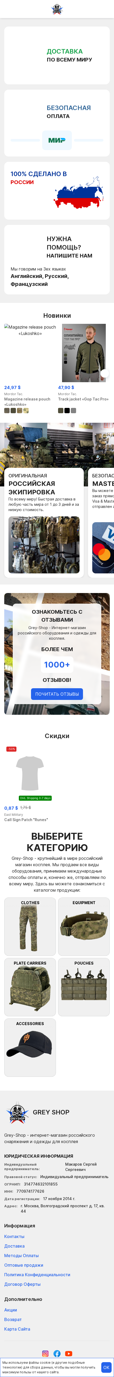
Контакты (14, 1236)
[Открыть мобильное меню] (8, 8)
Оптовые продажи (23, 1265)
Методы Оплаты (21, 1255)
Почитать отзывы (57, 694)
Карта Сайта (17, 1329)
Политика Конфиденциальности (37, 1274)
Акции (10, 1310)
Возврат (13, 1319)
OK (106, 1367)
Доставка (14, 1246)
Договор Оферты (22, 1284)
